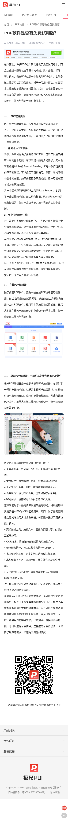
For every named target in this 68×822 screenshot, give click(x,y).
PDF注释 (51, 14)
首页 (6, 24)
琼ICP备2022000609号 (33, 792)
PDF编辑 (8, 14)
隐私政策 (55, 792)
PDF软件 (19, 24)
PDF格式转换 (29, 14)
